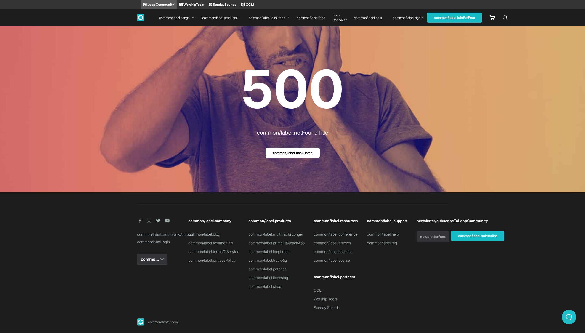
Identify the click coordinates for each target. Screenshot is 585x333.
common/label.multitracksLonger (275, 234)
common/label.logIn (153, 242)
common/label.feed (311, 18)
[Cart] (492, 17)
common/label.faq (382, 243)
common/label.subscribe (477, 236)
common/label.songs (174, 18)
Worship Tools (325, 299)
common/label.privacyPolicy (212, 260)
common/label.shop (264, 286)
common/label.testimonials (210, 243)
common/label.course (332, 260)
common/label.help (368, 18)
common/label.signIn (408, 18)
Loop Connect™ (339, 17)
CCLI (318, 290)
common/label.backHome (292, 153)
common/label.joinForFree (454, 17)
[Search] (505, 17)
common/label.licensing (268, 277)
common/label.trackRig (267, 260)
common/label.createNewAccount (158, 234)
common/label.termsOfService (213, 251)
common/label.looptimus (268, 251)
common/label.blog (204, 234)
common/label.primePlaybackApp (276, 243)
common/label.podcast (333, 251)
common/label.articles (332, 243)
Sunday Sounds (327, 307)
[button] (140, 221)
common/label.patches (267, 269)
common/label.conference (335, 234)
